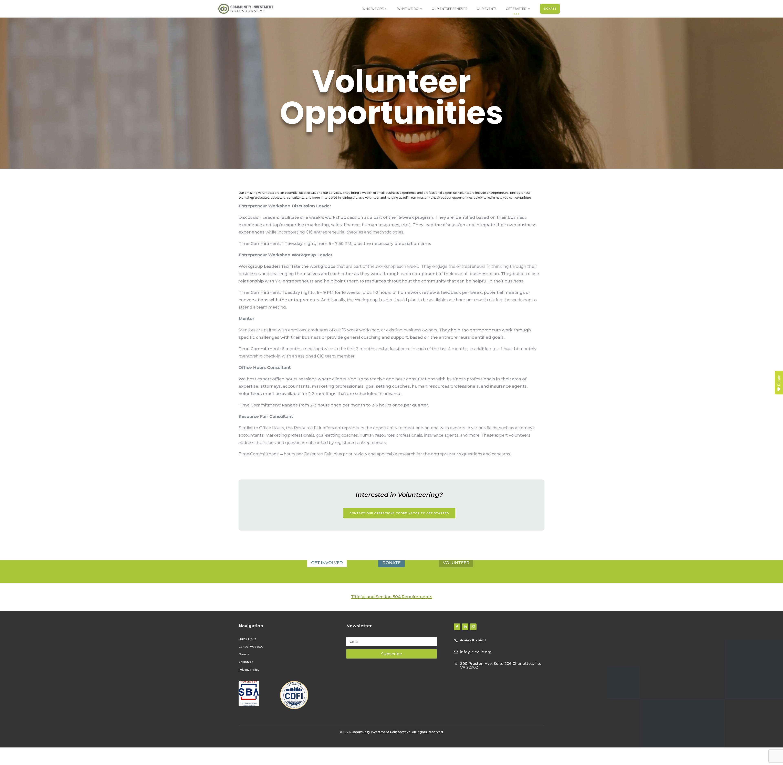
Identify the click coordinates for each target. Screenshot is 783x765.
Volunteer (246, 662)
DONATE (391, 562)
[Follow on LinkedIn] (465, 626)
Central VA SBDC (251, 647)
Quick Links (247, 639)
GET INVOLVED (327, 562)
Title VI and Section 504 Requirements (391, 596)
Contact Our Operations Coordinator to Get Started (399, 513)
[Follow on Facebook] (457, 626)
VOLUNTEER (456, 562)
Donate (244, 654)
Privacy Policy (249, 670)
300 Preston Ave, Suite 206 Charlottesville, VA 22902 (500, 665)
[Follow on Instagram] (473, 626)
